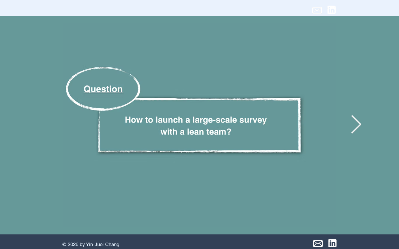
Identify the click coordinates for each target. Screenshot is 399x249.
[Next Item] (356, 125)
